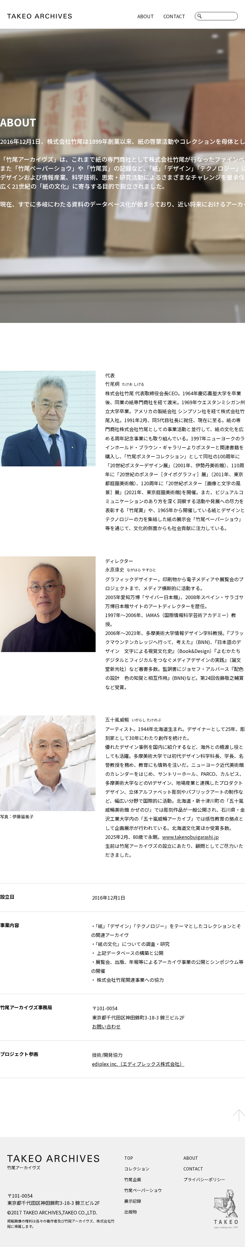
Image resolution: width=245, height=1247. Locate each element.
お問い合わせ (106, 1026)
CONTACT (174, 16)
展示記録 (132, 1201)
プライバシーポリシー (204, 1179)
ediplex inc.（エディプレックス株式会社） (138, 1063)
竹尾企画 (132, 1179)
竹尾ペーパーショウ (143, 1190)
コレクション (136, 1169)
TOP (128, 1158)
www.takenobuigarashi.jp (190, 836)
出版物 (130, 1212)
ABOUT (145, 16)
